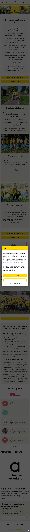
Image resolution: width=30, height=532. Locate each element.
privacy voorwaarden (8, 262)
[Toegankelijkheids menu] (28, 530)
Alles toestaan (15, 275)
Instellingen (15, 280)
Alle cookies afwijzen (15, 283)
